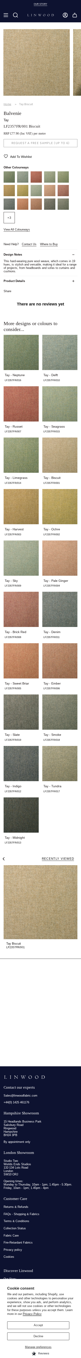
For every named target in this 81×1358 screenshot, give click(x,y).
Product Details (14, 281)
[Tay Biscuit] (40, 902)
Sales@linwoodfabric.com (20, 1095)
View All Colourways (17, 229)
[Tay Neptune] (9, 181)
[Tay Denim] (9, 208)
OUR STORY (40, 4)
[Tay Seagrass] (49, 181)
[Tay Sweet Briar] (22, 208)
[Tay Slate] (49, 208)
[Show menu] (5, 15)
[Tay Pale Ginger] (49, 195)
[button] (15, 15)
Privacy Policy (32, 1314)
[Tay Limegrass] (63, 181)
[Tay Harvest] (9, 195)
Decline (38, 1336)
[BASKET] (74, 15)
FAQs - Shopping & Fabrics (21, 1214)
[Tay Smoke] (63, 208)
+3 (9, 217)
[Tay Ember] (36, 208)
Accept (38, 1325)
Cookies (9, 1256)
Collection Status (15, 1228)
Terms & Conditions (16, 1221)
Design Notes (13, 254)
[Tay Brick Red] (63, 195)
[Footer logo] (24, 1077)
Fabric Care (11, 1235)
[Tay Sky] (36, 195)
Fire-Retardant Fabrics (18, 1242)
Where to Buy (49, 244)
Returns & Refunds (16, 1207)
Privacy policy (13, 1249)
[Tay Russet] (36, 181)
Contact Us (29, 244)
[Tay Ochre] (22, 195)
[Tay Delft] (22, 181)
